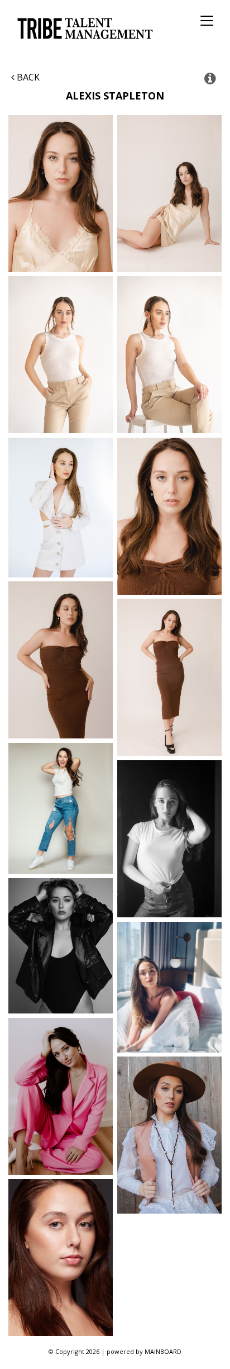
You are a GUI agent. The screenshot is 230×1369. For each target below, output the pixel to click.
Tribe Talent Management (83, 28)
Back (27, 77)
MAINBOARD (163, 1351)
